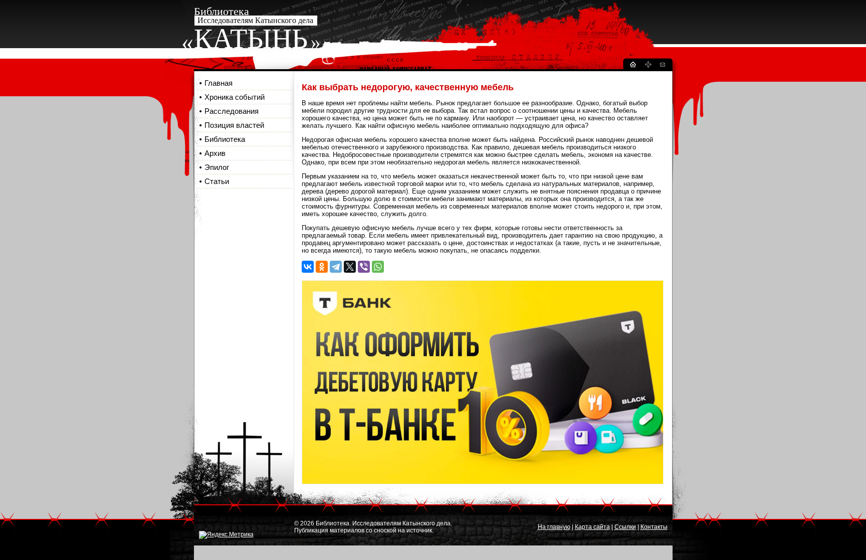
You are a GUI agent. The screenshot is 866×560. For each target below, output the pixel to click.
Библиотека (224, 139)
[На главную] (632, 66)
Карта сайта (592, 526)
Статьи (216, 181)
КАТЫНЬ (251, 38)
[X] (350, 267)
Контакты (654, 526)
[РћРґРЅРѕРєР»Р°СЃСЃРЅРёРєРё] (322, 267)
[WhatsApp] (378, 267)
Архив (215, 153)
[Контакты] (662, 66)
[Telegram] (336, 267)
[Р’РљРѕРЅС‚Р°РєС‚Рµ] (308, 267)
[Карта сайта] (648, 66)
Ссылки (625, 526)
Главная (218, 83)
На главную (554, 526)
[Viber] (364, 267)
